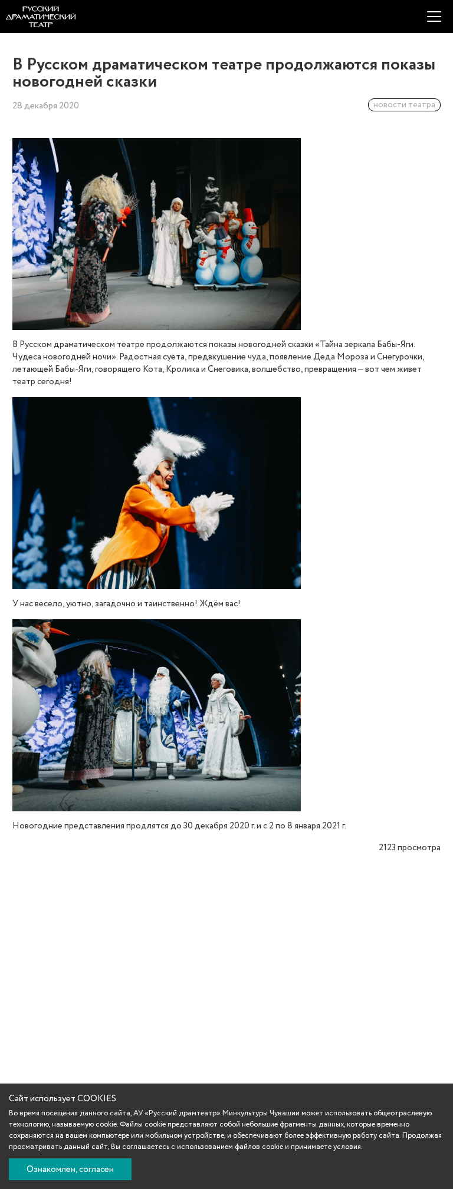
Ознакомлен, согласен (70, 1169)
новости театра (404, 105)
